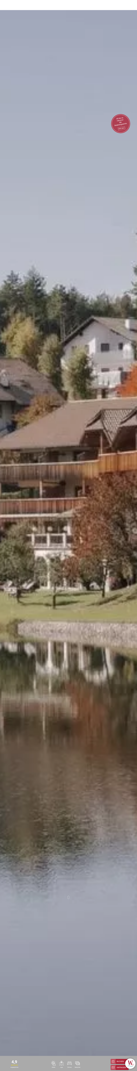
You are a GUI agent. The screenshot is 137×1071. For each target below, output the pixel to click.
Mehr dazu (121, 128)
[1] (130, 1064)
